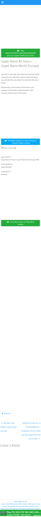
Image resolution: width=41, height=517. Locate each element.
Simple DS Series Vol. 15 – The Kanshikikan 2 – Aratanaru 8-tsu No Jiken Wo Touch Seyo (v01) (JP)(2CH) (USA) (31, 429)
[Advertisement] (20, 25)
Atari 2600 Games (12, 501)
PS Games (17, 508)
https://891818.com (20, 498)
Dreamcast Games (33, 505)
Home (3, 501)
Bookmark (7, 413)
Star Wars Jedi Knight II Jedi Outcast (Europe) (8, 425)
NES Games (14, 505)
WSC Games (23, 501)
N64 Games (34, 503)
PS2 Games (22, 505)
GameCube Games (14, 503)
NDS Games (5, 505)
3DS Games (25, 503)
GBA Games (32, 501)
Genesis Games (8, 508)
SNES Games (34, 508)
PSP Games (25, 508)
